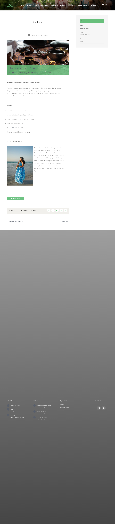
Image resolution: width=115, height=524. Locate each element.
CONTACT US (17, 128)
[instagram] (103, 4)
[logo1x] (10, 4)
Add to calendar (15, 198)
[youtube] (106, 4)
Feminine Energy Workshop (15, 221)
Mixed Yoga (64, 221)
